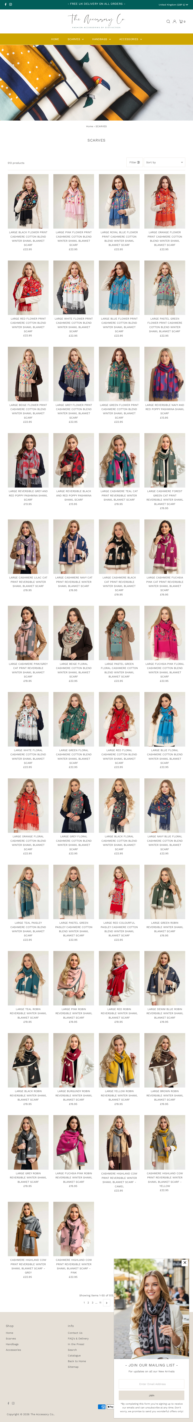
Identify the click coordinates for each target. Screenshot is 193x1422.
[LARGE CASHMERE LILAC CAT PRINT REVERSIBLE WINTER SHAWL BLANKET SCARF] (28, 546)
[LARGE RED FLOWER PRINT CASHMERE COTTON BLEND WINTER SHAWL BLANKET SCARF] (28, 287)
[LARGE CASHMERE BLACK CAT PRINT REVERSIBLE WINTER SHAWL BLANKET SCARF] (119, 546)
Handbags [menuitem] (100, 39)
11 (100, 1302)
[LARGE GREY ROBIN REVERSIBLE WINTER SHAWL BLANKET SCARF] (28, 1142)
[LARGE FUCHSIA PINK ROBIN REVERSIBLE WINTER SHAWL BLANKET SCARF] (73, 1142)
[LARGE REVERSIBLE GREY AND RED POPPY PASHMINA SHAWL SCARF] (28, 460)
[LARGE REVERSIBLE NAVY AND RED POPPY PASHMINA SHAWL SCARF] (164, 374)
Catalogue (74, 1355)
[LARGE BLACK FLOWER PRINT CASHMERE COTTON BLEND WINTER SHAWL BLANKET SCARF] (28, 201)
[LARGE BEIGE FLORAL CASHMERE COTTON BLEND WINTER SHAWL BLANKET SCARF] (73, 633)
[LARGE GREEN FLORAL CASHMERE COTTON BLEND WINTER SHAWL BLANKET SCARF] (73, 719)
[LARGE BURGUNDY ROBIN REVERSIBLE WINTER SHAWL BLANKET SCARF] (73, 1060)
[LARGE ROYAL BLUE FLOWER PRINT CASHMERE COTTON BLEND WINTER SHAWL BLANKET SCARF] (119, 201)
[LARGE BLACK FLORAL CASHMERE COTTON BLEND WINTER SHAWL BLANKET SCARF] (119, 805)
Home (89, 126)
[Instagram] (10, 4)
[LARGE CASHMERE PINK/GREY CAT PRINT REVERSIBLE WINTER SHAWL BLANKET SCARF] (28, 633)
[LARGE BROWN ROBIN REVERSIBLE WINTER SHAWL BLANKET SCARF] (164, 1060)
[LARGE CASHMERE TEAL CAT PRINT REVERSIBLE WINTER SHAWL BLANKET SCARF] (119, 460)
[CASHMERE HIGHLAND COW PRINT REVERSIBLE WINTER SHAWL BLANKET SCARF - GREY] (28, 1229)
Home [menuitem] (55, 39)
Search (72, 1349)
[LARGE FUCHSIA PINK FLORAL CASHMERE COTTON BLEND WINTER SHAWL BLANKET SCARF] (164, 633)
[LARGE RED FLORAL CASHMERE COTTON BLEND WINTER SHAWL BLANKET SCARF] (119, 719)
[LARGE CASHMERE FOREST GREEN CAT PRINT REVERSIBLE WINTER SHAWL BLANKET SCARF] (164, 460)
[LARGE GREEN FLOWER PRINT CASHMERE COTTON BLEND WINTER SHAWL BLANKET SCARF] (119, 374)
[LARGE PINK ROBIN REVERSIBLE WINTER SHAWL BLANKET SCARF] (73, 978)
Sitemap (73, 1366)
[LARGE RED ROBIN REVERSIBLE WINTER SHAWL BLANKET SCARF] (119, 978)
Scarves (11, 1338)
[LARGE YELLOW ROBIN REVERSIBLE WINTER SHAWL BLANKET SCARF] (119, 1060)
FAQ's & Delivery (78, 1338)
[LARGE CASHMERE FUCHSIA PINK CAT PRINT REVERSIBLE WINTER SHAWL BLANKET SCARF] (164, 546)
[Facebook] (5, 4)
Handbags (12, 1344)
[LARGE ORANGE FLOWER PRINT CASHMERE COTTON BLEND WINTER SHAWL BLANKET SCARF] (164, 201)
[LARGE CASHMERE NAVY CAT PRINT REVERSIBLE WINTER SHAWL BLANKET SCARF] (73, 546)
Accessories (13, 1349)
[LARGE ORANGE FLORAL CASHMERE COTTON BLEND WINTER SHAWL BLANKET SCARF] (28, 805)
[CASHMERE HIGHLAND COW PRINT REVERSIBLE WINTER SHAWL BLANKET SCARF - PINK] (73, 1229)
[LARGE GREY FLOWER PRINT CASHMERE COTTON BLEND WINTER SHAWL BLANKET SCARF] (73, 374)
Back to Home (77, 1361)
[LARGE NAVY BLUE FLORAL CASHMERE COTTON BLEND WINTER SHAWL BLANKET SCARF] (164, 805)
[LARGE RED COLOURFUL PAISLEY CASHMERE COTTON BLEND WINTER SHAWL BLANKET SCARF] (119, 892)
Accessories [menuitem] (129, 39)
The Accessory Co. (42, 1414)
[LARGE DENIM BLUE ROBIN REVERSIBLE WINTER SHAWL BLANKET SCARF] (164, 978)
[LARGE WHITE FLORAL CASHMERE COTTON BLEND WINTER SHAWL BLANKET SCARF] (28, 719)
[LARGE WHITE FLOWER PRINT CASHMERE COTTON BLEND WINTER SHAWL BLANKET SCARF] (73, 287)
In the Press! (76, 1344)
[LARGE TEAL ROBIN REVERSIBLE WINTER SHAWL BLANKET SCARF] (28, 978)
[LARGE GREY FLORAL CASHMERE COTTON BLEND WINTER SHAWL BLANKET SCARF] (73, 805)
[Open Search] (168, 21)
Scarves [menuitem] (74, 39)
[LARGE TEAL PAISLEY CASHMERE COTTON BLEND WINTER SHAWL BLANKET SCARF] (28, 892)
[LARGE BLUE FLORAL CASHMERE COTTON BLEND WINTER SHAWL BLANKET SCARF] (164, 719)
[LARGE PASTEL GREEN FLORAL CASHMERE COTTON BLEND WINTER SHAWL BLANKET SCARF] (119, 633)
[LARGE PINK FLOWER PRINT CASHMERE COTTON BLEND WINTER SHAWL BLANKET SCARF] (73, 201)
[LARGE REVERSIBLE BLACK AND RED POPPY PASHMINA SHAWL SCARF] (73, 460)
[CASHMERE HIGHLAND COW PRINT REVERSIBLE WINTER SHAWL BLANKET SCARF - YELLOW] (164, 1142)
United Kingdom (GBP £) (172, 4)
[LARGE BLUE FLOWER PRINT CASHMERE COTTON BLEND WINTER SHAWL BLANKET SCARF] (119, 287)
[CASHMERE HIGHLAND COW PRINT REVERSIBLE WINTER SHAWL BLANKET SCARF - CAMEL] (119, 1142)
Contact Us (75, 1332)
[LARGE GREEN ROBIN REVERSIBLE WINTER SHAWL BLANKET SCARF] (164, 892)
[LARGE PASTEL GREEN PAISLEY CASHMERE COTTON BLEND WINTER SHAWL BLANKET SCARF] (73, 892)
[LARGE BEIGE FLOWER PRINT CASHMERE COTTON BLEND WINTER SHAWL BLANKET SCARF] (28, 374)
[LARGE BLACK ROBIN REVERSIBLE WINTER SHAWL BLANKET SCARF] (28, 1060)
